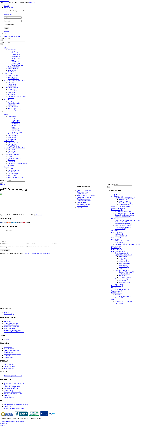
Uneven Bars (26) (116, 293)
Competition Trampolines (11, 325)
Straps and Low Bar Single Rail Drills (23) (128, 244)
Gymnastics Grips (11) (122, 270)
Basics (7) (118, 294)
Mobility (6, 312)
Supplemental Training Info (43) (125, 198)
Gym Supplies (81, 202)
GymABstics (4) (116, 237)
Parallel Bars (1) (116, 248)
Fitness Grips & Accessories (12, 392)
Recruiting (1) (123, 199)
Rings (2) (114, 287)
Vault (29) (114, 299)
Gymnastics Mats (82, 194)
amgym (4, 215)
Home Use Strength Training (12, 387)
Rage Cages (7, 385)
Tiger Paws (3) (119, 284)
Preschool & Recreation (84, 197)
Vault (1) (121, 268)
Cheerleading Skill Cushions (12, 350)
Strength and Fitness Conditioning (14, 383)
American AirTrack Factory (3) (120, 206)
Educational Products (83, 204)
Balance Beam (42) (117, 210)
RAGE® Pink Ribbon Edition (13, 393)
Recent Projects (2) (117, 286)
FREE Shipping (9, 365)
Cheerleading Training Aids (12, 354)
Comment (3, 241)
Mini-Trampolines (9, 328)
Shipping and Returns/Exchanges (14, 408)
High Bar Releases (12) (122, 241)
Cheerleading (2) (116, 230)
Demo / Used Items (10, 366)
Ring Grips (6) (123, 275)
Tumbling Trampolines (11, 323)
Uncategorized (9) (116, 291)
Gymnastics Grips (82, 192)
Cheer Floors (8, 347)
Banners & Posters (82, 206)
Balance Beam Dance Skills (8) (124, 213)
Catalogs (79, 207)
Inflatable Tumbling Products (12, 330)
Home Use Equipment (84, 200)
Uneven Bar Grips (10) (126, 277)
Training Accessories (83, 199)
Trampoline (7, 355)
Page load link (4, 423)
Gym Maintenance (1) (121, 253)
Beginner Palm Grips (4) (126, 272)
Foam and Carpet (9, 348)
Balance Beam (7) (124, 256)
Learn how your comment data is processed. (37, 253)
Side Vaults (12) (120, 303)
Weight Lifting (8, 390)
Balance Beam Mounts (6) (123, 217)
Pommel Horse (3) (124, 263)
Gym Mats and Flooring (11, 388)
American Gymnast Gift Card (13, 376)
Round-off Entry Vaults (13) (123, 301)
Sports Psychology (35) (126, 204)
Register (6, 31)
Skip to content (4, 1)
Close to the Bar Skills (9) (123, 296)
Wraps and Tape (9, 314)
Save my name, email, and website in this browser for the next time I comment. (26, 247)
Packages (6, 395)
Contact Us (7, 406)
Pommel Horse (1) (116, 249)
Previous (2, 184)
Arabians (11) (119, 234)
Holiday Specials (9, 397)
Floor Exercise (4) (124, 258)
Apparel (6, 339)
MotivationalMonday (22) (123, 227)
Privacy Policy (4, 420)
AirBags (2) (122, 280)
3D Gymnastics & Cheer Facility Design (16, 404)
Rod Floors (7, 321)
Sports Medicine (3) (125, 201)
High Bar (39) (115, 239)
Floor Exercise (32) (117, 232)
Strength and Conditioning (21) (120, 289)
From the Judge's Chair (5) (123, 225)
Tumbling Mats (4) (124, 282)
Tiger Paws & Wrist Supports (86, 195)
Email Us (32, 2)
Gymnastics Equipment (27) (123, 255)
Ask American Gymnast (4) (123, 223)
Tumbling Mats (8, 352)
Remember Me (10, 24)
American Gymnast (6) (118, 208)
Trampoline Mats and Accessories (14, 332)
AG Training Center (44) (118, 196)
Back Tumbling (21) (121, 236)
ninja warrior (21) (116, 246)
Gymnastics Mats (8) (121, 279)
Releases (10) (119, 298)
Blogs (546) (114, 218)
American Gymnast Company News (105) (128, 220)
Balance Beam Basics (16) (123, 211)
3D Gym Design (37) (117, 194)
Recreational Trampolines (11, 326)
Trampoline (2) (123, 265)
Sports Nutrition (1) (125, 203)
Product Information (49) (118, 251)
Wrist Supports (8, 357)
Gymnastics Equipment (84, 190)
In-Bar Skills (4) (120, 242)
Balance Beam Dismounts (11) (124, 215)
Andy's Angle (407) (121, 222)
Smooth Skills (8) (120, 229)
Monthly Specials (9, 368)
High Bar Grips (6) (124, 274)
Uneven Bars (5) (124, 267)
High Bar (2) (123, 260)
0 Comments (38, 215)
